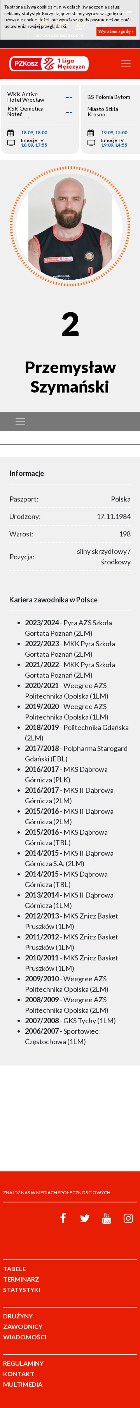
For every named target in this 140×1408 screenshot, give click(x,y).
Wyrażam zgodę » (116, 31)
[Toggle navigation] (126, 63)
